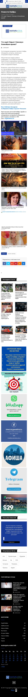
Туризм (13, 638)
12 (13, 657)
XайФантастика (13, 625)
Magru (13, 690)
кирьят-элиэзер (11, 253)
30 (2, 662)
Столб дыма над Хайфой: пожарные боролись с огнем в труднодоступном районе (6, 296)
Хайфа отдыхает (14, 108)
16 (2, 658)
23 (2, 660)
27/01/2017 (6, 47)
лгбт (16, 560)
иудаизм (22, 556)
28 (21, 660)
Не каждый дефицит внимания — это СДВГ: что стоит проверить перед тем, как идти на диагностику (21, 337)
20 (17, 658)
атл (4, 556)
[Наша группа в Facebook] (14, 682)
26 (13, 660)
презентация (12, 556)
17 (6, 658)
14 (21, 657)
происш (5, 568)
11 (10, 657)
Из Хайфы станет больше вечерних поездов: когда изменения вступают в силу (7, 338)
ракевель (14, 564)
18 (10, 658)
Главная (3, 14)
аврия (12, 568)
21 (21, 658)
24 (6, 660)
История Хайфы (13, 633)
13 (17, 657)
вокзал (5, 560)
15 (25, 657)
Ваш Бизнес (13, 630)
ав (11, 560)
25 (10, 660)
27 (17, 660)
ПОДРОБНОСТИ (9, 118)
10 (6, 657)
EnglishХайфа (13, 623)
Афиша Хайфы (13, 628)
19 (13, 658)
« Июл (3, 666)
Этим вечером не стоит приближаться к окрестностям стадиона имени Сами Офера (21, 295)
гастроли (5, 564)
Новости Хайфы (10, 14)
